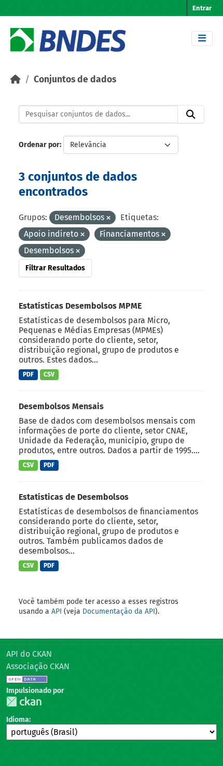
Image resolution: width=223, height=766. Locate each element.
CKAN (23, 701)
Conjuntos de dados (75, 79)
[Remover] (108, 218)
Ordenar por (39, 144)
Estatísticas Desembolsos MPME (80, 306)
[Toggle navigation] (202, 38)
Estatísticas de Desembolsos (74, 497)
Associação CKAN (37, 666)
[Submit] (190, 114)
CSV (49, 374)
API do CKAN (29, 654)
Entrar (202, 8)
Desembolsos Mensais (61, 406)
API (56, 611)
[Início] (15, 79)
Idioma (17, 719)
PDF (28, 374)
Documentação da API (118, 611)
